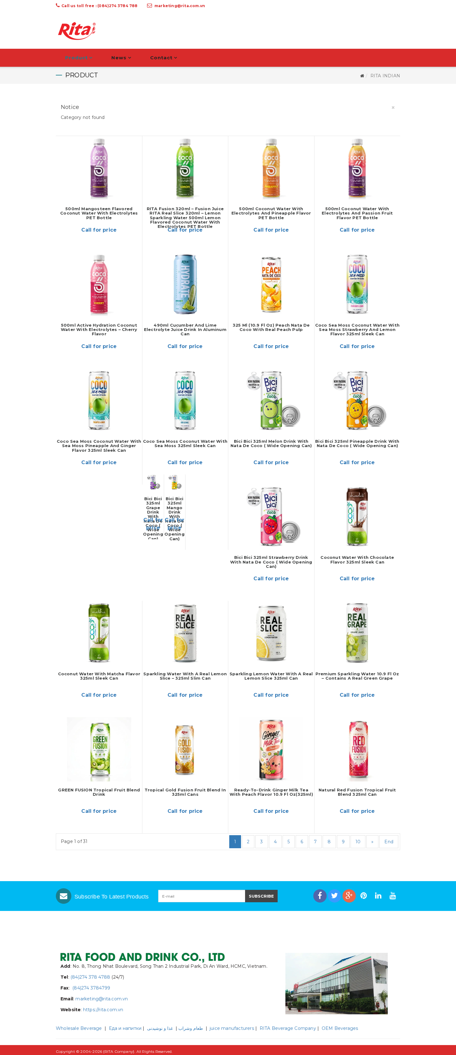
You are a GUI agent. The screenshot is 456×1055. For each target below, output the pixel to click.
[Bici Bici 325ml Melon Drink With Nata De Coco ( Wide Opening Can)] (271, 401)
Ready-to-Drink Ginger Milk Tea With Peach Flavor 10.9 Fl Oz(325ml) (271, 792)
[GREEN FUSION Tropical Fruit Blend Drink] (99, 749)
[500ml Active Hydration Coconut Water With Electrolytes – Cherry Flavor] (99, 284)
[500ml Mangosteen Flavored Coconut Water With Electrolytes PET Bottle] (99, 168)
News (119, 58)
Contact (161, 58)
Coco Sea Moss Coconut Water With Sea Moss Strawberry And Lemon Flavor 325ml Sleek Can (357, 330)
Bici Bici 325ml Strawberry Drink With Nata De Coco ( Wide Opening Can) (271, 562)
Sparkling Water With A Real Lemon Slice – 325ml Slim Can (185, 676)
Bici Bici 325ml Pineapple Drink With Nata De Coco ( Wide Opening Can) (357, 443)
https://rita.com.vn (103, 1009)
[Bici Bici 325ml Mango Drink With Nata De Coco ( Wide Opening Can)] (174, 482)
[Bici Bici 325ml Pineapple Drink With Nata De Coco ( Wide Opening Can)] (357, 401)
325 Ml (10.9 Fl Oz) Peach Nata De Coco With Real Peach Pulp (271, 327)
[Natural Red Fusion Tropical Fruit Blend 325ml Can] (357, 749)
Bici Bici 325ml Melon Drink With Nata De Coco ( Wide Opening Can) (271, 443)
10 (357, 841)
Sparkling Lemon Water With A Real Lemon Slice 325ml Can (271, 676)
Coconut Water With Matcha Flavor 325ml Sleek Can (99, 676)
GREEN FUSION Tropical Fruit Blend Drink (99, 792)
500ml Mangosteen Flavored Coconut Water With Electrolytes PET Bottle (99, 213)
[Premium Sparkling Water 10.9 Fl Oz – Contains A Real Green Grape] (357, 633)
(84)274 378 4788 (90, 977)
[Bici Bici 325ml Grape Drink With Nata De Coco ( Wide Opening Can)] (153, 482)
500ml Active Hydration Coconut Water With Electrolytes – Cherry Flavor (99, 330)
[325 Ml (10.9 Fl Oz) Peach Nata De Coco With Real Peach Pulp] (271, 284)
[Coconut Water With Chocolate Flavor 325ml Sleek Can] (357, 517)
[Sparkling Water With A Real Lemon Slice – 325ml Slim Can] (185, 633)
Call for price (99, 230)
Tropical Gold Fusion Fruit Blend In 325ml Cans (185, 792)
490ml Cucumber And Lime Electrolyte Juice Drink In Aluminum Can (185, 330)
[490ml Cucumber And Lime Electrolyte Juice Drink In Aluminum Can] (185, 284)
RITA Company (119, 1051)
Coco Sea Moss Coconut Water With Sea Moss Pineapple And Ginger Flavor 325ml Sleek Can (99, 446)
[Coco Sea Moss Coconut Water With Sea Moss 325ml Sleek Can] (185, 401)
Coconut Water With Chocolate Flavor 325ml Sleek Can (357, 559)
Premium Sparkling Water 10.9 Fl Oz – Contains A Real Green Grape (357, 676)
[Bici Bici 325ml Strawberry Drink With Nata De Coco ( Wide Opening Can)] (271, 517)
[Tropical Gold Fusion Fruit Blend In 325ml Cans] (185, 749)
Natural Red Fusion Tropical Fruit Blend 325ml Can (357, 792)
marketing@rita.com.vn (179, 5)
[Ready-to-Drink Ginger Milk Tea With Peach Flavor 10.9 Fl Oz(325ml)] (271, 749)
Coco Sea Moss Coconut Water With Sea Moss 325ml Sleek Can (185, 443)
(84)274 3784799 (90, 988)
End (388, 841)
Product (76, 58)
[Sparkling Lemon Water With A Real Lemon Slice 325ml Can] (271, 633)
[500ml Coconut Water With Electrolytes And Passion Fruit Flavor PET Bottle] (357, 168)
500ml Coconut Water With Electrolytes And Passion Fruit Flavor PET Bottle (357, 213)
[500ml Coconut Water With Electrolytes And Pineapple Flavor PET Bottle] (271, 168)
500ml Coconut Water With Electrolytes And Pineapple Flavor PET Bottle (271, 213)
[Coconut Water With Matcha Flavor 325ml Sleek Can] (99, 633)
